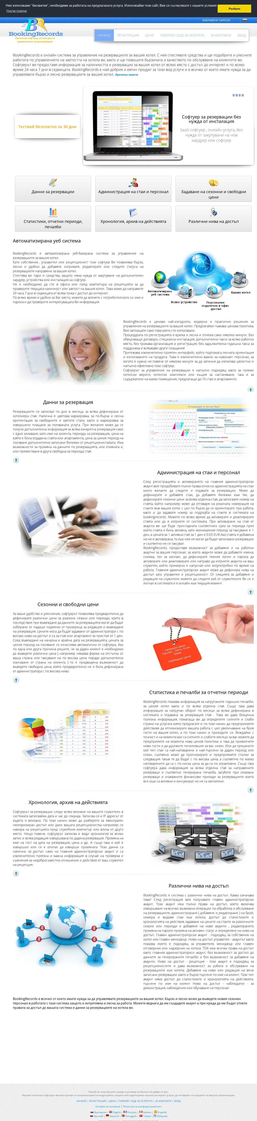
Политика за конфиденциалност (142, 1106)
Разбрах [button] (234, 8)
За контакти (221, 35)
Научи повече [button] (16, 11)
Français (132, 1112)
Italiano (147, 1112)
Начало (104, 35)
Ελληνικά (162, 1116)
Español (162, 1112)
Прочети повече (126, 74)
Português (131, 1116)
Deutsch (114, 1116)
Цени (149, 35)
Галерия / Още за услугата (182, 35)
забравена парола (216, 20)
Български (100, 1112)
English (117, 1112)
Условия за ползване (107, 1106)
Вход (242, 35)
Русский (98, 1116)
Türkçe (147, 1116)
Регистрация (128, 35)
